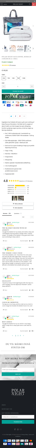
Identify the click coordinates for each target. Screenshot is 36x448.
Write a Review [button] (19, 204)
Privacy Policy (25, 434)
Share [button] (5, 241)
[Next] (33, 26)
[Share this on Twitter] (11, 116)
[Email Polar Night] (21, 429)
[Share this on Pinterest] (20, 116)
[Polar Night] (18, 4)
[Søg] (29, 4)
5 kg (4, 78)
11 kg (18, 78)
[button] (30, 241)
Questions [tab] (16, 213)
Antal (3, 83)
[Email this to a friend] (24, 116)
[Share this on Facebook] (15, 116)
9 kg (13, 78)
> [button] (23, 335)
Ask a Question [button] (19, 208)
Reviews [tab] (5, 213)
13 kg (23, 78)
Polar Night (8, 434)
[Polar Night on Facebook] (15, 429)
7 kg (8, 78)
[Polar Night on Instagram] (18, 429)
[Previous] (3, 26)
